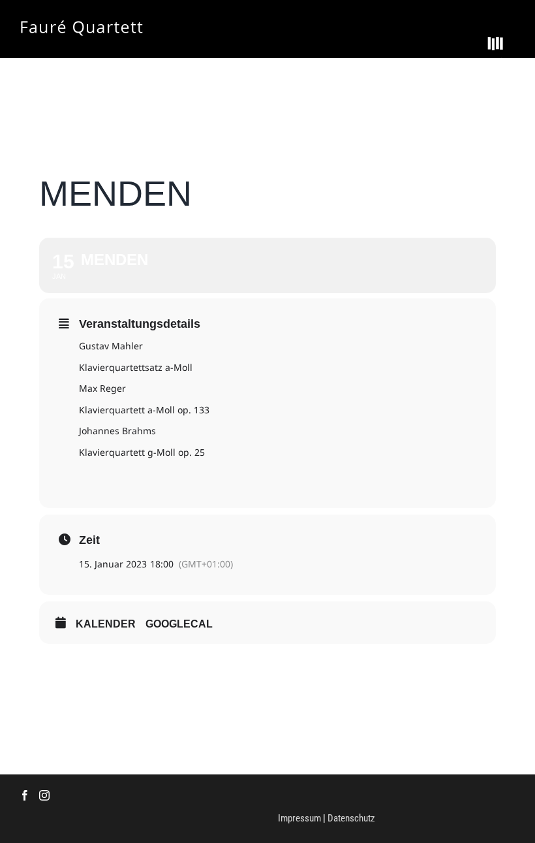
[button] (493, 43)
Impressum (299, 818)
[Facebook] (25, 795)
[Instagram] (44, 795)
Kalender (106, 623)
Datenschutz (351, 818)
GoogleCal (179, 623)
